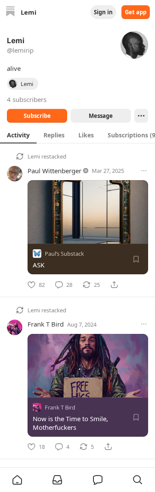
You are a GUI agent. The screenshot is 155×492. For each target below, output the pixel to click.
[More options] (144, 171)
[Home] (10, 12)
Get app (135, 12)
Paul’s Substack (64, 253)
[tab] (18, 134)
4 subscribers (26, 99)
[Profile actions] (141, 116)
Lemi (34, 156)
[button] (17, 480)
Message (101, 116)
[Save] (136, 259)
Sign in (103, 12)
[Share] (114, 285)
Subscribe (37, 116)
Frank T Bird (46, 324)
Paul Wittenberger (54, 170)
